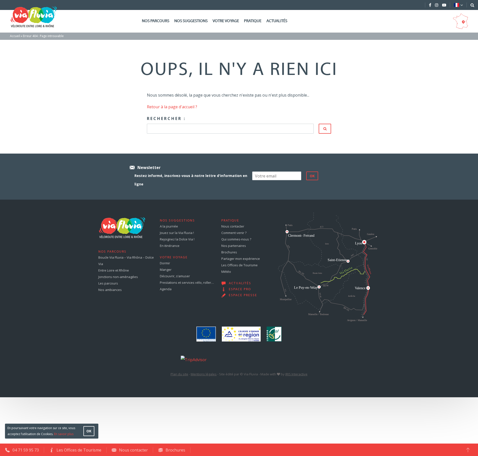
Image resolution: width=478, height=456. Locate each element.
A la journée (169, 226)
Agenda (166, 289)
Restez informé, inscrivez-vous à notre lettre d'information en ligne (190, 179)
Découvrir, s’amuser (175, 276)
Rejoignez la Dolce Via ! (177, 239)
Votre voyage (226, 21)
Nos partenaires (233, 245)
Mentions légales (204, 374)
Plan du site (179, 374)
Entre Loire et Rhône (113, 270)
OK (88, 431)
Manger (166, 269)
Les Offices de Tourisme (239, 265)
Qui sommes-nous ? (236, 239)
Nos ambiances (110, 289)
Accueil (15, 36)
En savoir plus (63, 434)
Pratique (252, 21)
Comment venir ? (233, 232)
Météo (226, 271)
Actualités (276, 21)
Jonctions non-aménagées (118, 277)
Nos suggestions (191, 21)
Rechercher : (166, 118)
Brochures (229, 252)
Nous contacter (232, 226)
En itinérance (169, 245)
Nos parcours (155, 21)
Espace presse (243, 295)
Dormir (165, 263)
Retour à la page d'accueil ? (172, 107)
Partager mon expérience (240, 258)
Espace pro (240, 289)
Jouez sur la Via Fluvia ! (177, 232)
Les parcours (108, 283)
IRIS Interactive (296, 374)
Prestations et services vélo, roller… (187, 282)
